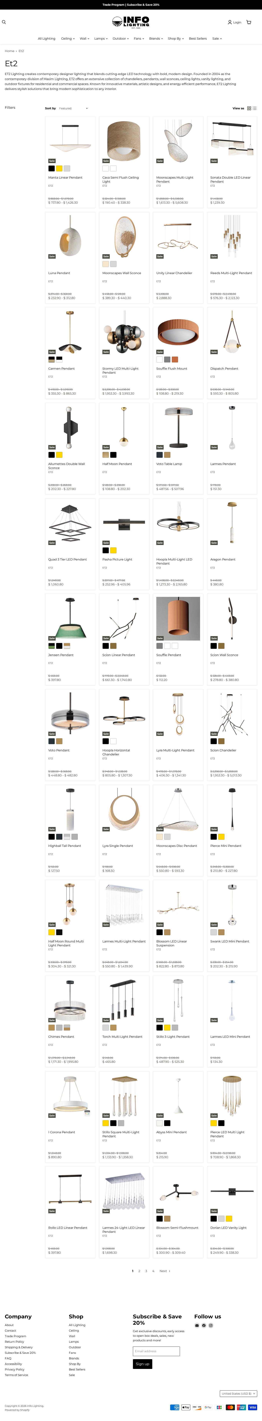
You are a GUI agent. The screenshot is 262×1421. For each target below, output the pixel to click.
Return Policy (14, 1341)
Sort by (50, 108)
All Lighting (46, 38)
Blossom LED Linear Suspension (171, 943)
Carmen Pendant (61, 368)
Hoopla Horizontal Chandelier (116, 752)
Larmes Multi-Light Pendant (124, 941)
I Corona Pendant (61, 1132)
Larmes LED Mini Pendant (230, 1037)
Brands (155, 38)
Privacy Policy (14, 1369)
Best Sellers (198, 38)
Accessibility (13, 1364)
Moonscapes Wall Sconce (121, 273)
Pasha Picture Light (117, 559)
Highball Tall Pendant (64, 846)
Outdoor (120, 38)
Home (9, 51)
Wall (83, 38)
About (9, 1325)
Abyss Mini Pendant (171, 1132)
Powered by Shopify (17, 1409)
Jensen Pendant (61, 655)
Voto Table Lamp (169, 464)
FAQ (8, 1358)
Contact (10, 1330)
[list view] (254, 108)
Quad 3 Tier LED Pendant (67, 559)
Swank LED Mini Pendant (229, 941)
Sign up (142, 1364)
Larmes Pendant (223, 464)
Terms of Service (16, 1375)
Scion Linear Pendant (118, 655)
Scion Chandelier (223, 750)
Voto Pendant (59, 750)
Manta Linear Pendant (65, 177)
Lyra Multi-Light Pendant (175, 750)
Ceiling (67, 38)
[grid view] (249, 108)
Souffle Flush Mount (171, 368)
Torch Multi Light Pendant (122, 1037)
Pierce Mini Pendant (225, 846)
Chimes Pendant (61, 1037)
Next (164, 1271)
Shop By (175, 38)
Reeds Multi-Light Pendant (231, 273)
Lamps (99, 38)
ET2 (50, 185)
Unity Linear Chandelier (174, 273)
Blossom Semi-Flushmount (177, 1228)
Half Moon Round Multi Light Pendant (66, 943)
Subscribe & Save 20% (143, 5)
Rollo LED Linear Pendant (67, 1228)
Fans (138, 38)
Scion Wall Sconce (224, 655)
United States (236, 1393)
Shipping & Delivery (19, 1347)
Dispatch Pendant (224, 368)
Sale (216, 38)
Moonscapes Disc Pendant (176, 846)
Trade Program (113, 5)
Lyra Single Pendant (117, 846)
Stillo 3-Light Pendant (173, 1037)
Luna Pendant (59, 273)
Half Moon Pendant (117, 464)
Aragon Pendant (223, 559)
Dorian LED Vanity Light (228, 1228)
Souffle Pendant (168, 655)
